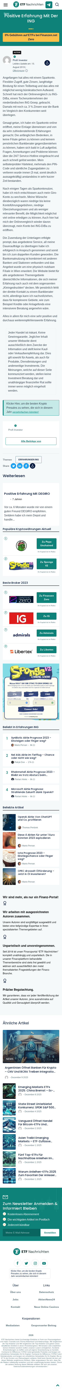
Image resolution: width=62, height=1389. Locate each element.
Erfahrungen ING (28, 459)
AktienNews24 (46, 1299)
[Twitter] (26, 1262)
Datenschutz (46, 1292)
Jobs (15, 1299)
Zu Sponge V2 (46, 564)
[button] (57, 4)
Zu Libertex (46, 649)
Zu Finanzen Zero (46, 597)
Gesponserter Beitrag (43, 1325)
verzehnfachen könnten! (25, 412)
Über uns (15, 1292)
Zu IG (46, 616)
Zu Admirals (47, 633)
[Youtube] (43, 1262)
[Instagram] (35, 1262)
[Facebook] (17, 1262)
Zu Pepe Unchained (46, 543)
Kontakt (15, 1307)
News (6, 13)
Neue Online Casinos (46, 1307)
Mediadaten (13, 1325)
